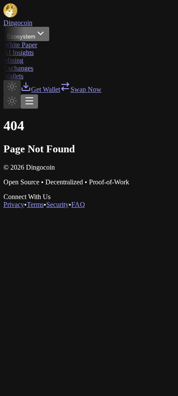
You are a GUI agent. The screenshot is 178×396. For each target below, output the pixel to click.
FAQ (78, 204)
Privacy (13, 204)
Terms (35, 204)
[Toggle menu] (29, 101)
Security (57, 204)
